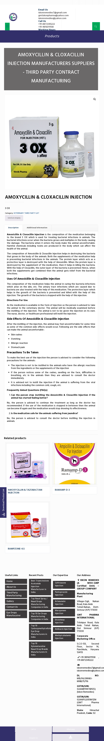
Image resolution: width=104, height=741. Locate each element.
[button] (94, 99)
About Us (11, 587)
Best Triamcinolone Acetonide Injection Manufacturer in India (40, 587)
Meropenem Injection (60, 612)
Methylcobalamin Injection (63, 637)
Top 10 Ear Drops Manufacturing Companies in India (39, 616)
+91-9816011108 (46, 27)
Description (13, 227)
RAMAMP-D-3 (62, 490)
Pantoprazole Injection (61, 594)
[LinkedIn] (82, 2)
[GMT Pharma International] (13, 17)
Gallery (10, 601)
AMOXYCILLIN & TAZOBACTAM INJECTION (25, 491)
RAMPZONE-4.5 (16, 549)
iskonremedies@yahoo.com (52, 18)
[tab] (13, 228)
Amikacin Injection (63, 629)
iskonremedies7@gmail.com (52, 13)
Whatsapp (71, 729)
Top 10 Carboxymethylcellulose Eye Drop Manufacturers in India (40, 631)
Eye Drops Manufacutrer (13, 614)
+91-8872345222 (46, 24)
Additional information (37, 227)
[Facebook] (69, 2)
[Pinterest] (89, 2)
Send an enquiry (14, 218)
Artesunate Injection (60, 603)
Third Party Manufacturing (14, 594)
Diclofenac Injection (60, 621)
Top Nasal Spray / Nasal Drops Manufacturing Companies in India (39, 603)
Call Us (33, 729)
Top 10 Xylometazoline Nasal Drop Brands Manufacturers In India (39, 649)
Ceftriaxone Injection (60, 584)
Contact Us (12, 607)
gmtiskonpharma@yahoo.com (53, 15)
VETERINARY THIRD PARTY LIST (26, 213)
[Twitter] (76, 2)
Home (9, 581)
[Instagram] (96, 2)
